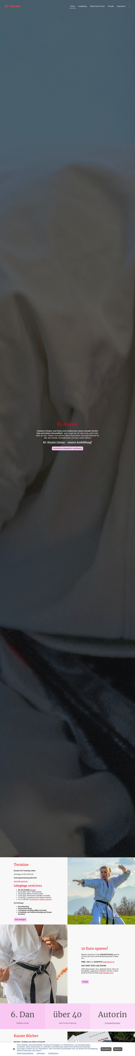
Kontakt (85, 982)
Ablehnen (117, 1049)
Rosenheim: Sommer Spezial (41, 899)
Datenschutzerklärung (25, 1053)
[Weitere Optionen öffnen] (129, 6)
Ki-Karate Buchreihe (112, 1023)
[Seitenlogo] (13, 10)
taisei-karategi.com (106, 973)
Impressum (41, 1053)
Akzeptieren (106, 1049)
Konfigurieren (53, 1053)
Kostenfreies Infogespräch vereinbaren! (67, 448)
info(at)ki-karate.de (21, 881)
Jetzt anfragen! (20, 919)
